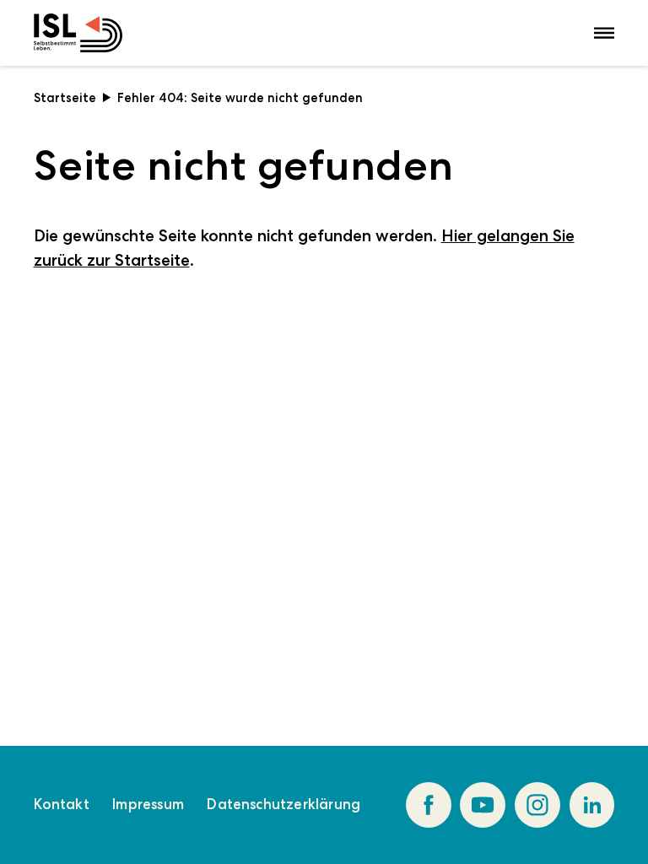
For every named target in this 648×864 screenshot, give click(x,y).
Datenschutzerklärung (283, 804)
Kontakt (61, 804)
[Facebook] (428, 805)
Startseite (65, 97)
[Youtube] (482, 805)
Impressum (148, 804)
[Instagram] (537, 805)
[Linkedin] (592, 805)
